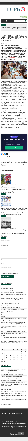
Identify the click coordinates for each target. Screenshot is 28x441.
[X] (7, 154)
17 (21, 355)
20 (6, 357)
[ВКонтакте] (1, 154)
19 (2, 357)
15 (14, 355)
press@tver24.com (14, 427)
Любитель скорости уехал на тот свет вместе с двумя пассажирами (21, 162)
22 (14, 357)
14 (10, 355)
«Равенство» (11, 57)
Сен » (5, 361)
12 (2, 355)
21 (10, 357)
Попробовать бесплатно (14, 148)
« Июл (2, 361)
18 (25, 355)
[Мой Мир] (5, 154)
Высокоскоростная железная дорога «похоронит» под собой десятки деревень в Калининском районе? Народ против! (14, 384)
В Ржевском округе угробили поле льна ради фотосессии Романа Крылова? (6, 163)
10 (21, 353)
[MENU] (6, 21)
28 (10, 359)
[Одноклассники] (3, 154)
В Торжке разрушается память (15, 376)
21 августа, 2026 (5, 228)
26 (2, 359)
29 (14, 359)
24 (21, 357)
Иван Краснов (12, 184)
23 (17, 357)
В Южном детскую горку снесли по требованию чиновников (14, 314)
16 (17, 355)
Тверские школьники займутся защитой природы (12, 333)
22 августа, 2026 (5, 184)
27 (6, 359)
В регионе (9, 27)
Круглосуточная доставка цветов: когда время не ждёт (13, 337)
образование (12, 156)
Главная (4, 27)
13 (6, 355)
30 (17, 359)
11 (25, 353)
